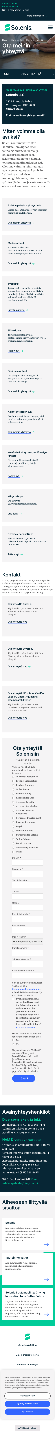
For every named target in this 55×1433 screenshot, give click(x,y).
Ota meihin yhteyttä (19, 222)
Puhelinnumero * (20, 948)
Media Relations (24, 830)
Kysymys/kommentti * (23, 970)
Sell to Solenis (23, 839)
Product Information (26, 780)
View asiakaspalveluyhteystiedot (20, 1181)
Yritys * (15, 891)
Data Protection (24, 843)
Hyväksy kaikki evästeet (27, 1404)
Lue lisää (13, 513)
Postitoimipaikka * (21, 914)
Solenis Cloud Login (27, 1364)
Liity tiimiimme (16, 310)
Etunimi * (16, 858)
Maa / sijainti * (19, 936)
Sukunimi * (17, 869)
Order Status (22, 789)
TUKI (5, 73)
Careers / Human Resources (25, 812)
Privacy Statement (25, 1027)
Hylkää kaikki (27, 1411)
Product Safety (23, 793)
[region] (27, 1394)
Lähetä (24, 1078)
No (17, 1044)
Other (19, 851)
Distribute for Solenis (27, 834)
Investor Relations (25, 822)
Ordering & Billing (27, 1345)
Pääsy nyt (14, 350)
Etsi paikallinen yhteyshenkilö (25, 115)
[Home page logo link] (27, 1337)
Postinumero (18, 925)
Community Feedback (27, 847)
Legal (19, 826)
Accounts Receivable (27, 806)
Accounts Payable (25, 801)
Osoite (15, 903)
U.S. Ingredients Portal (27, 1354)
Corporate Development (28, 817)
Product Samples (25, 785)
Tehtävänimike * (20, 880)
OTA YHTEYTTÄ (30, 73)
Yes (18, 1039)
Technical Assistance (27, 776)
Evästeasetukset (28, 1428)
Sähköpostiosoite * (21, 959)
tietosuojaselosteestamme (26, 989)
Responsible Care (25, 797)
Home (4, 40)
